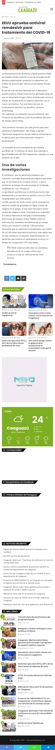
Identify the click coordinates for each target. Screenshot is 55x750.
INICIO (6, 17)
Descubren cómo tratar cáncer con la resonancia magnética (40, 315)
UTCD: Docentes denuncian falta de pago (35, 676)
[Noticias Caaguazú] (27, 9)
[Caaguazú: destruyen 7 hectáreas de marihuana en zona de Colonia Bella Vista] (9, 714)
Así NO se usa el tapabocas (9, 314)
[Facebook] (6, 278)
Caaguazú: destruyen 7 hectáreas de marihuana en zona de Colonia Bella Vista (35, 713)
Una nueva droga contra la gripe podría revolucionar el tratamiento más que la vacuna (40, 345)
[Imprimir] (23, 278)
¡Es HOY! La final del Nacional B (16, 556)
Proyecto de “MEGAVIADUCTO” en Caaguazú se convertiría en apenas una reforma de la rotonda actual (34, 701)
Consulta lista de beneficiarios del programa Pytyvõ (34, 618)
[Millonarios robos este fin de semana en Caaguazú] (9, 690)
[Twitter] (12, 278)
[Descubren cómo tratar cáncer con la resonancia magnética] (41, 301)
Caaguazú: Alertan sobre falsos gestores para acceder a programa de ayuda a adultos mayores (35, 642)
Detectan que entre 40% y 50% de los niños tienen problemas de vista (14, 343)
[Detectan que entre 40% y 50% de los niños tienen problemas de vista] (14, 329)
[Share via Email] (18, 278)
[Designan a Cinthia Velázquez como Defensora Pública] (9, 632)
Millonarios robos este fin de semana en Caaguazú (24, 594)
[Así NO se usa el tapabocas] (14, 301)
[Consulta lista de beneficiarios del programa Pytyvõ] (9, 621)
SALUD (13, 17)
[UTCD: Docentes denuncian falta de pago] (9, 679)
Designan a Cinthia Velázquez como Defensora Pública (35, 629)
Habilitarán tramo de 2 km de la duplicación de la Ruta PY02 (28, 604)
